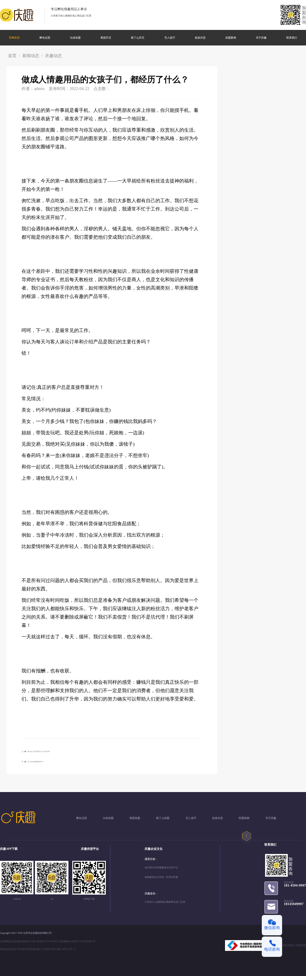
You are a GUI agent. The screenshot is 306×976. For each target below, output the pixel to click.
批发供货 (200, 37)
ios (52, 899)
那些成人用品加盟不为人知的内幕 (38, 751)
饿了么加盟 (162, 818)
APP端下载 (89, 899)
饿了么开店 (137, 37)
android (17, 899)
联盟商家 (244, 818)
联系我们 (291, 37)
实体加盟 (75, 37)
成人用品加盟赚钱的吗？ (35, 761)
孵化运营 (44, 37)
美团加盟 (134, 818)
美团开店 (105, 37)
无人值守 (169, 37)
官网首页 (14, 37)
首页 (12, 56)
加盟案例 (230, 37)
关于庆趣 (261, 37)
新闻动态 (30, 56)
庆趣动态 (53, 56)
